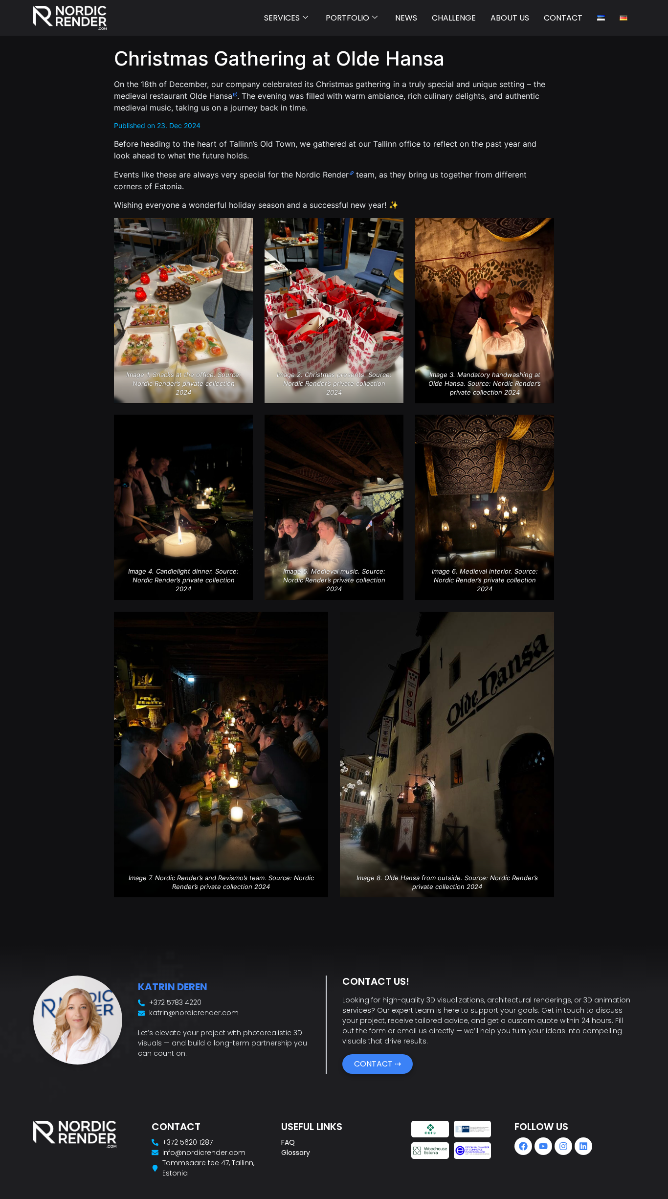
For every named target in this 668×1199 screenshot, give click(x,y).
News (406, 17)
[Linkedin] (583, 1146)
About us (509, 17)
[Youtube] (543, 1146)
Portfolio (347, 17)
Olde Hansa (211, 96)
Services (282, 17)
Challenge (454, 17)
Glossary (295, 1152)
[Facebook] (523, 1146)
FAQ (288, 1142)
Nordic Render (322, 174)
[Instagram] (563, 1146)
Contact (563, 17)
